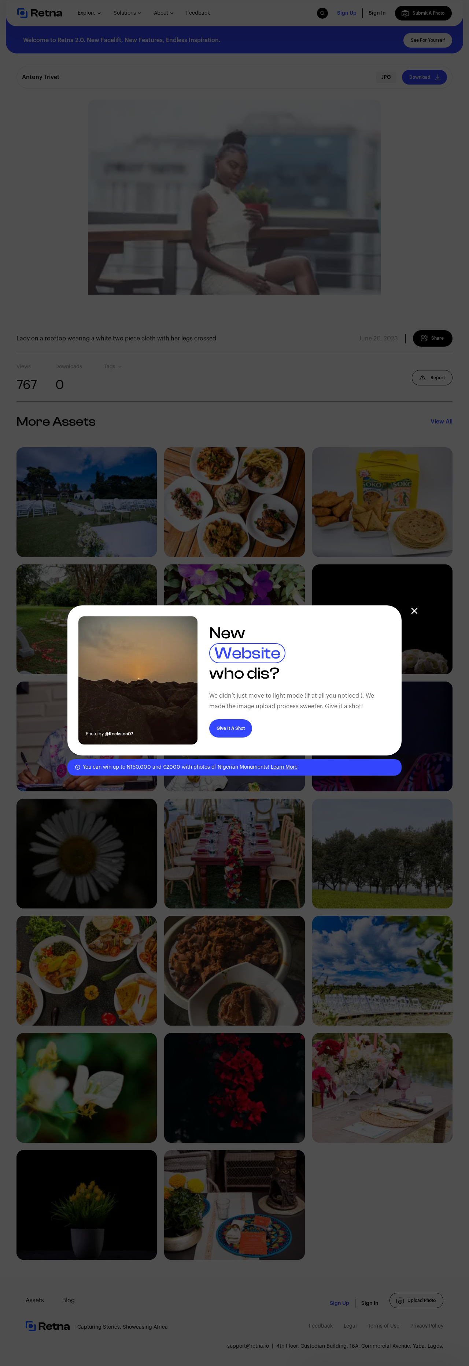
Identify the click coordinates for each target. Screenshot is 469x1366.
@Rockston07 (119, 734)
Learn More (284, 767)
